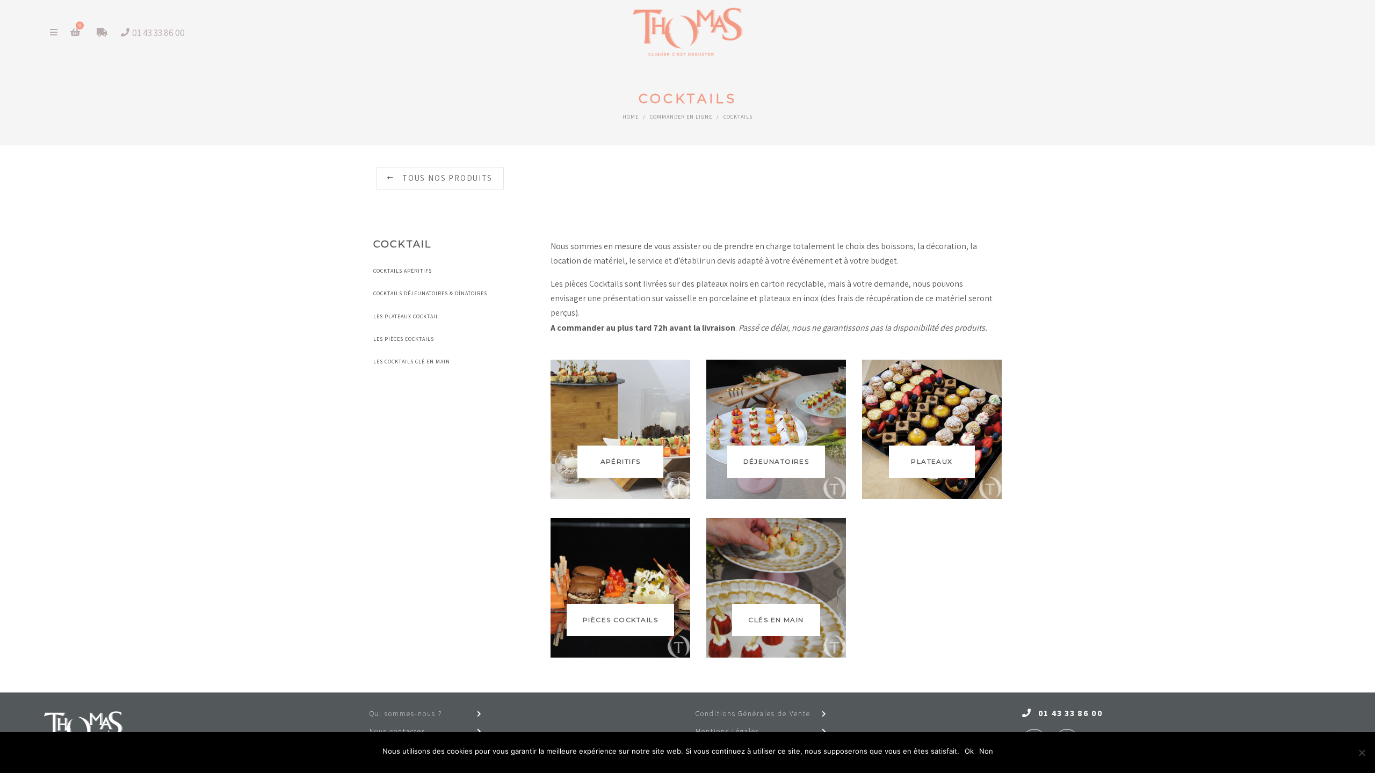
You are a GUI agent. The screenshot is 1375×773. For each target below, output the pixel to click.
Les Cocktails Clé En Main (411, 361)
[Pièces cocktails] (620, 588)
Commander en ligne (681, 116)
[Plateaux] (932, 429)
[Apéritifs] (620, 429)
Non (986, 751)
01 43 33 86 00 (1070, 713)
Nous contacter (397, 731)
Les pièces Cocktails (403, 339)
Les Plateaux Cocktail (406, 316)
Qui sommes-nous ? (406, 713)
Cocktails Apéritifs (402, 270)
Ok (969, 751)
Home (631, 116)
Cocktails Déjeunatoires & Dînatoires (430, 293)
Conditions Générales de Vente (753, 713)
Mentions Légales (727, 731)
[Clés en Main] (776, 588)
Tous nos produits (447, 178)
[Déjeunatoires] (776, 429)
